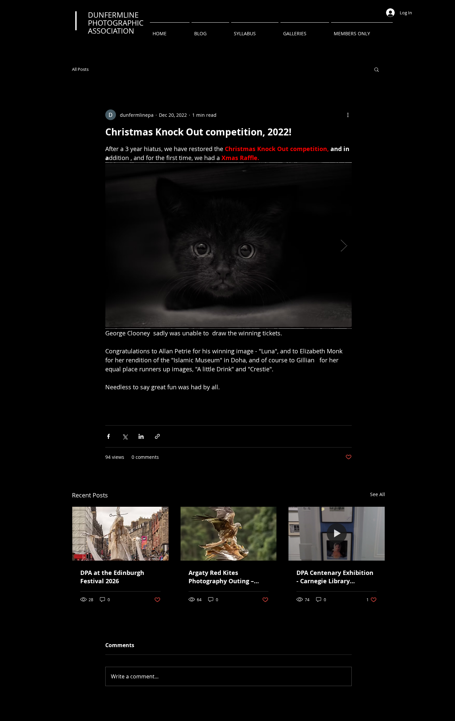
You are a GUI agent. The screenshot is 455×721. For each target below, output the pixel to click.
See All (377, 494)
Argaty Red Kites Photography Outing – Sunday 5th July (221, 577)
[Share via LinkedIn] (141, 436)
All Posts (80, 69)
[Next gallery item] (344, 245)
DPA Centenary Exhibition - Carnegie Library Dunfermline (334, 577)
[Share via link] (157, 436)
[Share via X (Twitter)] (125, 436)
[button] (304, 30)
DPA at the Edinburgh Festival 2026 (112, 577)
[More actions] (348, 115)
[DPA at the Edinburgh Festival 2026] (120, 534)
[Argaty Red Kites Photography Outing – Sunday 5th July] (229, 534)
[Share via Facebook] (108, 436)
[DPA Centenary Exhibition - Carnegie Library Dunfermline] (336, 534)
